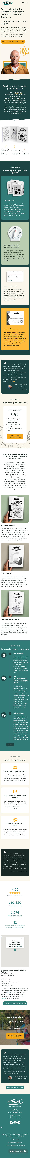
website (8, 992)
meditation (22, 213)
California (19, 946)
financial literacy (19, 209)
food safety (14, 213)
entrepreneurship (9, 209)
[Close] (22, 938)
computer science (9, 211)
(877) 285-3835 (15, 1116)
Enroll (10, 744)
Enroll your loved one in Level (15, 1036)
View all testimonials (15, 1087)
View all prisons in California (15, 1003)
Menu (23, 2)
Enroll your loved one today (13, 41)
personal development (13, 215)
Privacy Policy (15, 1139)
